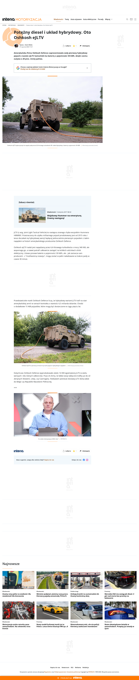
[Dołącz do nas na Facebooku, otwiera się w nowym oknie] (83, 460)
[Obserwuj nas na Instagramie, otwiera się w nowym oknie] (87, 460)
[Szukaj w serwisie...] (127, 19)
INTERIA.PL (91, 672)
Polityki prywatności (60, 672)
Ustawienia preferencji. (73, 672)
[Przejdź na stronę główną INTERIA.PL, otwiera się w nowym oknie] (8, 19)
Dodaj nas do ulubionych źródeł (43, 69)
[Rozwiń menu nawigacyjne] (135, 19)
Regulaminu (47, 672)
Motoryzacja (12, 25)
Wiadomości (21, 25)
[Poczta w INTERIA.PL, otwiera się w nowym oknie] (131, 19)
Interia (4, 25)
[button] (58, 19)
